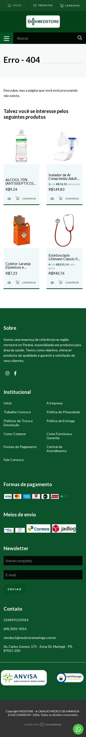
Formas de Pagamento (20, 447)
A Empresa (55, 403)
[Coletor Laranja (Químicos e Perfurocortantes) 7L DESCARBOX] (10, 282)
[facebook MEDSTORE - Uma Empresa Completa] (15, 373)
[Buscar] (80, 38)
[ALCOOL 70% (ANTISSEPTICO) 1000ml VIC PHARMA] (10, 198)
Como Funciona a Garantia (59, 436)
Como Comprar (15, 434)
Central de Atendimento (57, 449)
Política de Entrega (61, 421)
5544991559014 (16, 620)
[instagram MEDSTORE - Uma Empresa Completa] (7, 373)
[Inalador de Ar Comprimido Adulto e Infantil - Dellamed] (53, 198)
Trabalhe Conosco (17, 412)
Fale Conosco (14, 460)
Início (8, 403)
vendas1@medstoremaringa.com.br (30, 638)
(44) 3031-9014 (15, 629)
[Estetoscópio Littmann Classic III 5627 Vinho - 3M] (53, 282)
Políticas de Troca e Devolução (18, 423)
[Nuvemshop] (43, 725)
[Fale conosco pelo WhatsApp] (78, 729)
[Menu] (6, 38)
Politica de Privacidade (63, 412)
